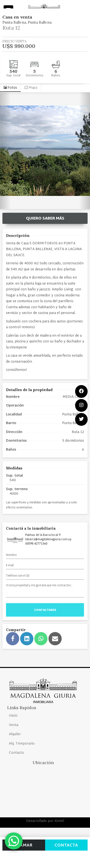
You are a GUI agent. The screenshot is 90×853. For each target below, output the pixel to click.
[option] (45, 150)
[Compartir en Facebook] (12, 638)
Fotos (12, 88)
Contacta (66, 845)
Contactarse (45, 610)
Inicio (13, 716)
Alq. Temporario (22, 744)
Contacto (16, 753)
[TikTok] (81, 419)
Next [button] (84, 150)
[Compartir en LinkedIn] (26, 638)
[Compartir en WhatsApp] (41, 638)
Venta (13, 725)
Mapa (32, 88)
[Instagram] (81, 405)
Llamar (23, 845)
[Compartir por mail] (55, 638)
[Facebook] (81, 391)
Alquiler (15, 734)
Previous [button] (5, 150)
